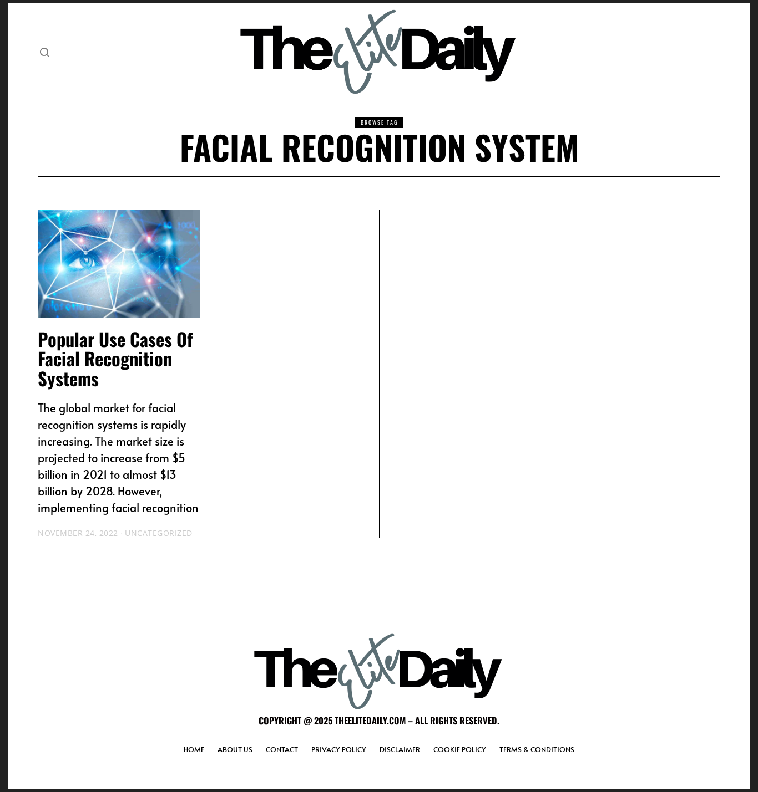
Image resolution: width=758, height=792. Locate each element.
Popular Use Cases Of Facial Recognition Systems (115, 358)
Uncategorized (159, 533)
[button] (44, 52)
